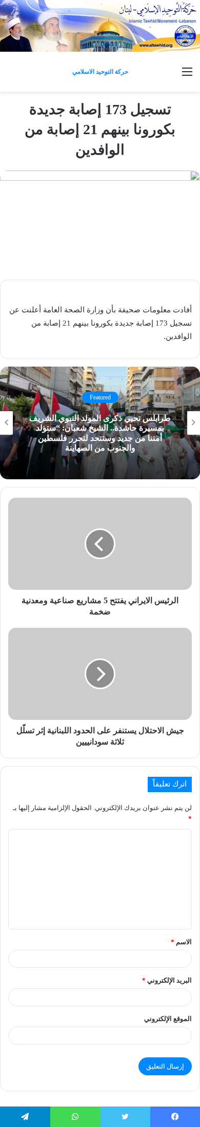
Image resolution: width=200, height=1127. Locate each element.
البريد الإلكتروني (167, 980)
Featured (100, 397)
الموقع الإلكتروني (168, 1019)
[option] (100, 423)
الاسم (181, 942)
